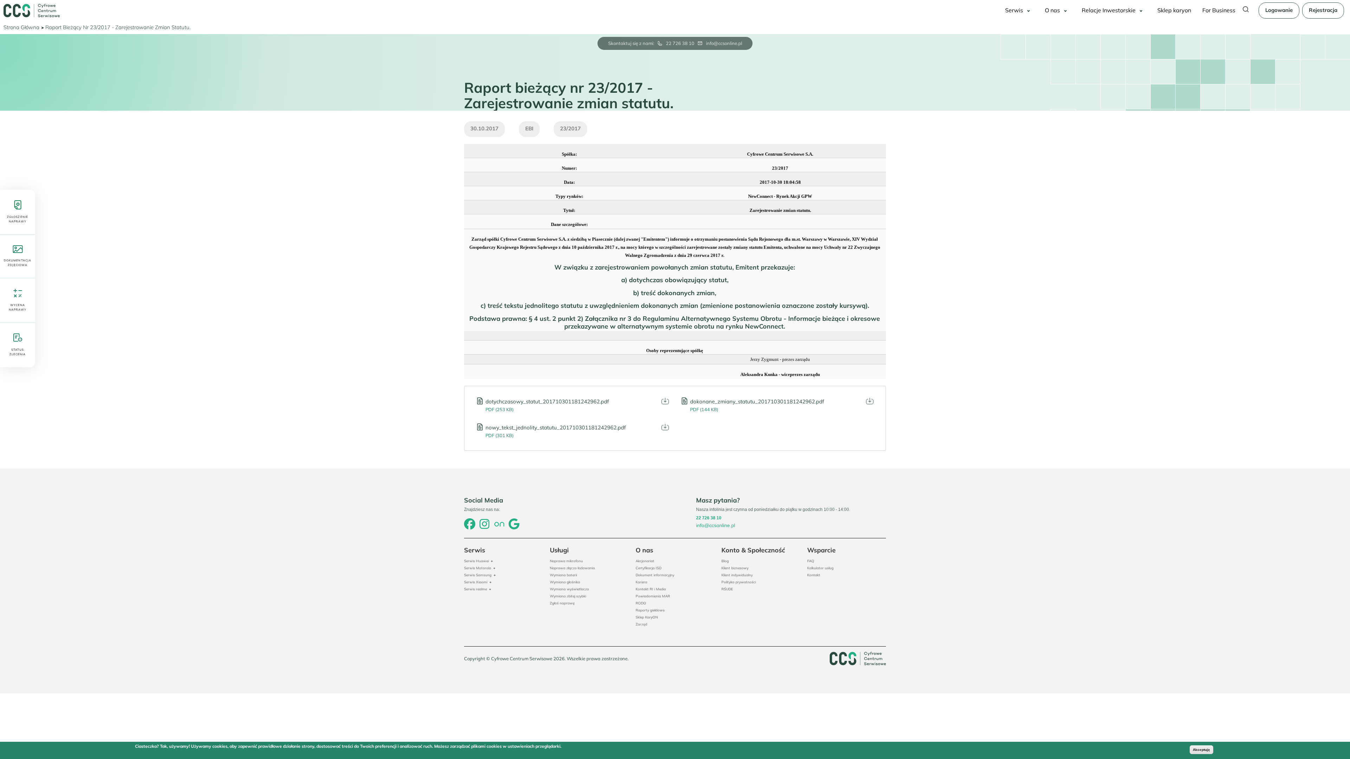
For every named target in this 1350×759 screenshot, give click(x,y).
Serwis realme (475, 589)
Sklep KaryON (647, 617)
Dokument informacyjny (655, 575)
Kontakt (813, 575)
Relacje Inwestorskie (1109, 10)
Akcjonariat (645, 561)
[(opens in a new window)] (469, 524)
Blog (725, 561)
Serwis (1014, 10)
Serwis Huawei (476, 561)
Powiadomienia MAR (653, 596)
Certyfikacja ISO (649, 568)
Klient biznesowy (734, 568)
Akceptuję (1201, 750)
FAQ (810, 561)
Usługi (559, 550)
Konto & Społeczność (753, 550)
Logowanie (1279, 10)
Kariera (641, 582)
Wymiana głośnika (565, 582)
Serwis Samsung (477, 575)
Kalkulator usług (820, 568)
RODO (641, 603)
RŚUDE (727, 589)
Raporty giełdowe (650, 610)
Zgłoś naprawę (562, 603)
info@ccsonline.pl (724, 43)
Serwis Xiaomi (475, 582)
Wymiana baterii (563, 575)
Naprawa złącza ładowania (572, 568)
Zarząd (641, 624)
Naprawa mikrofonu (566, 561)
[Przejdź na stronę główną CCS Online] (32, 10)
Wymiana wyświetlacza (569, 589)
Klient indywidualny (737, 575)
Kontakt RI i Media (651, 589)
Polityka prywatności (738, 582)
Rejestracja (1323, 10)
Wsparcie (821, 550)
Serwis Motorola (477, 568)
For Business (1218, 10)
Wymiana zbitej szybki (568, 596)
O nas (1052, 10)
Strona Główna (21, 27)
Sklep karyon (1174, 10)
